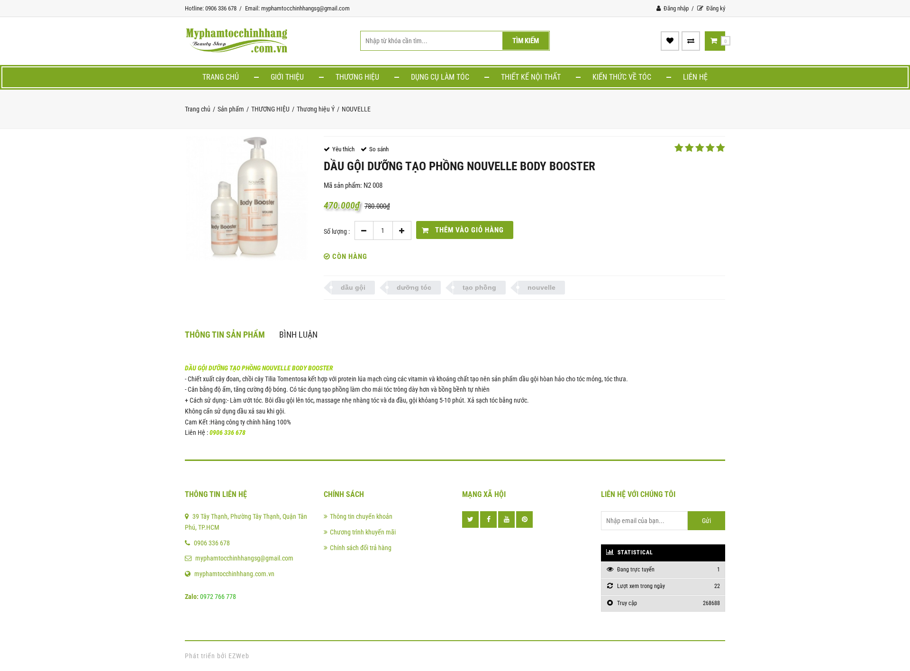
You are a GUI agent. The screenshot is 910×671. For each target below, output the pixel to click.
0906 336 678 (212, 543)
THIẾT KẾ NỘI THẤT (531, 77)
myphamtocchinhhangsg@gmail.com (244, 558)
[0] (713, 41)
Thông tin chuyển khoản (361, 516)
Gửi (706, 520)
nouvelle (541, 287)
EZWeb (238, 656)
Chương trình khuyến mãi (363, 532)
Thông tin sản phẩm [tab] (225, 335)
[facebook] (488, 519)
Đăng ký (715, 8)
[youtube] (506, 519)
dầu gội (353, 287)
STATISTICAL (634, 552)
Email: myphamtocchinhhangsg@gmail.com (297, 8)
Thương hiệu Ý (316, 109)
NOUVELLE (356, 109)
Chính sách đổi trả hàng (360, 548)
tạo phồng (479, 287)
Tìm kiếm (525, 41)
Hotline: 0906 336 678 (211, 8)
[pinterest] (524, 519)
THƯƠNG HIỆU (357, 77)
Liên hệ (695, 77)
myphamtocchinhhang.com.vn (234, 574)
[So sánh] (691, 40)
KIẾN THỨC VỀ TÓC (621, 77)
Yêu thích (343, 149)
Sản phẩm (231, 109)
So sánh (379, 149)
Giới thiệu (287, 77)
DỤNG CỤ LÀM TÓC (440, 77)
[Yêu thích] (670, 40)
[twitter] (470, 519)
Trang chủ (220, 77)
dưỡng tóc (414, 287)
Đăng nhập (675, 8)
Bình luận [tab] (298, 335)
